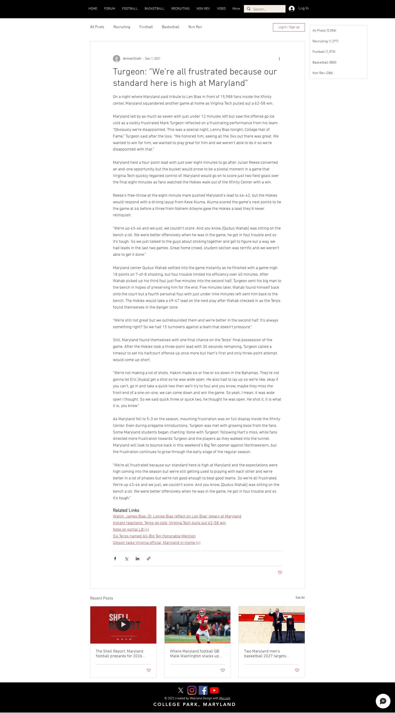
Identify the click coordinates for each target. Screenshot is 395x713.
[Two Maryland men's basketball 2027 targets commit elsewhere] (272, 624)
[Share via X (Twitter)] (126, 558)
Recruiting (121, 27)
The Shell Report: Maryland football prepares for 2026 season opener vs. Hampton (120, 654)
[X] (180, 690)
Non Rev (195, 27)
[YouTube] (214, 690)
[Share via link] (149, 558)
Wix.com (224, 698)
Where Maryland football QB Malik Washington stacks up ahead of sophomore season (194, 654)
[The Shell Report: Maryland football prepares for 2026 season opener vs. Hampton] (123, 624)
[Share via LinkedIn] (137, 558)
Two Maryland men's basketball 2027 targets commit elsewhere (265, 654)
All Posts (97, 27)
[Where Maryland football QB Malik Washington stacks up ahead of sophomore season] (198, 624)
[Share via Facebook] (115, 558)
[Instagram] (191, 690)
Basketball (170, 27)
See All (300, 598)
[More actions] (279, 58)
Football (146, 27)
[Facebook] (203, 690)
